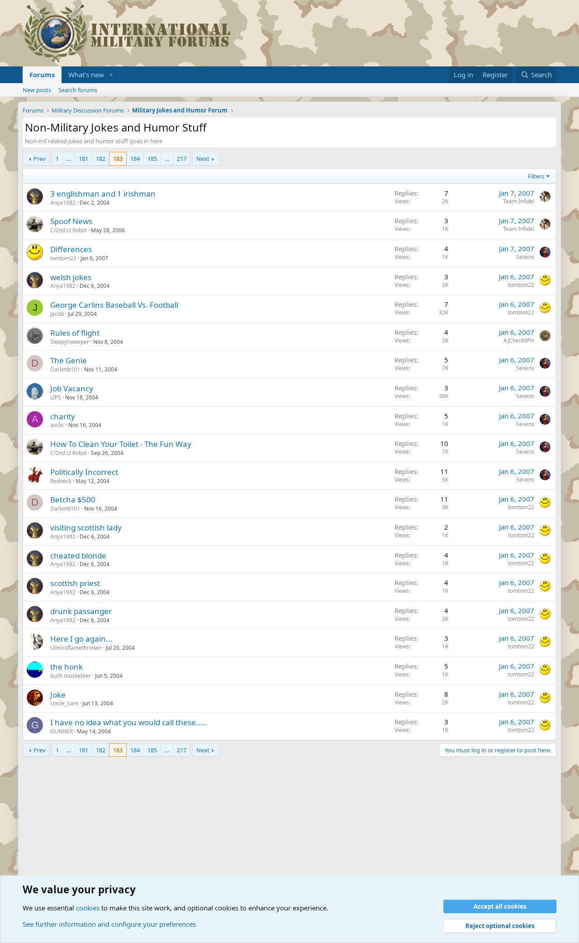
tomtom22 (63, 258)
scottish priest (75, 583)
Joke (58, 695)
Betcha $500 (72, 499)
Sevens (525, 257)
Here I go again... (81, 638)
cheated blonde (78, 555)
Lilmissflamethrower (76, 648)
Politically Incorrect (84, 472)
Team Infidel (518, 201)
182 (100, 159)
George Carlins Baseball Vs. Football (114, 305)
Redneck (60, 481)
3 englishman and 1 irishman (103, 193)
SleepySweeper (69, 342)
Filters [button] (536, 176)
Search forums (77, 90)
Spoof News (71, 221)
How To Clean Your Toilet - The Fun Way (120, 444)
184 (135, 159)
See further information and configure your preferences (109, 924)
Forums (42, 74)
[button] (111, 74)
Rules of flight (75, 333)
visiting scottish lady (86, 527)
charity (62, 416)
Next (202, 159)
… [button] (68, 159)
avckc (57, 425)
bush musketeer (70, 676)
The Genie (68, 360)
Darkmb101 (65, 369)
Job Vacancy (71, 388)
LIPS (55, 397)
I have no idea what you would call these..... (128, 722)
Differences (71, 249)
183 (118, 159)
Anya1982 (63, 202)
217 (181, 159)
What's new (86, 74)
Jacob (57, 314)
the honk (66, 667)
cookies (88, 907)
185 (152, 159)
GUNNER (61, 731)
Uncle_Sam (64, 703)
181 (83, 159)
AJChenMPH (518, 340)
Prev (39, 159)
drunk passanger (81, 611)
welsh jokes (70, 277)
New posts (37, 90)
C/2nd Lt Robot (68, 230)
